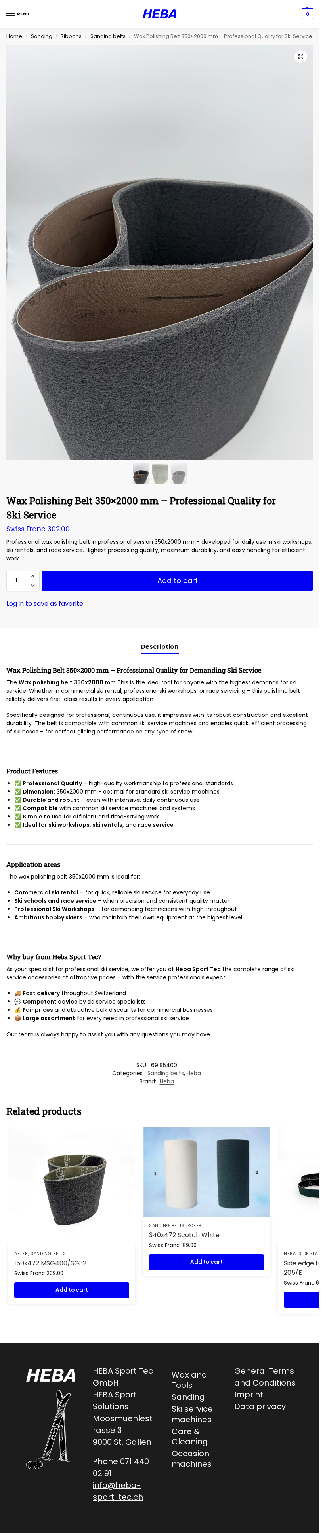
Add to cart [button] (71, 1290)
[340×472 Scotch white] (206, 1172)
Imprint (248, 1394)
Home (14, 36)
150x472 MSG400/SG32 (50, 1263)
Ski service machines (192, 1414)
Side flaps (311, 1254)
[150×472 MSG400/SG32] (71, 1186)
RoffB (194, 1226)
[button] (300, 56)
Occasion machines (192, 1458)
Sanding (41, 36)
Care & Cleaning (190, 1436)
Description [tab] (159, 647)
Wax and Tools (189, 1380)
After (21, 1254)
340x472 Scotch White (184, 1235)
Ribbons (71, 36)
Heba (194, 1073)
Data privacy (260, 1406)
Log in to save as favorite (44, 603)
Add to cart (177, 581)
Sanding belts (108, 36)
